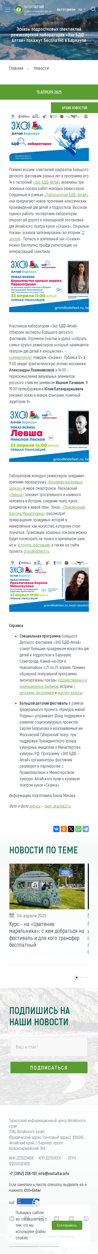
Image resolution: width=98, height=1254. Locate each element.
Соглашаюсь (67, 1225)
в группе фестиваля (34, 544)
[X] (71, 829)
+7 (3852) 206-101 (23, 1173)
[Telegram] (86, 829)
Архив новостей (74, 107)
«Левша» (16, 494)
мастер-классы (70, 692)
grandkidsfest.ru (36, 551)
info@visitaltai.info (53, 1173)
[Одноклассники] (64, 829)
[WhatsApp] (78, 829)
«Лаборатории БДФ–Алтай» (66, 194)
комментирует (20, 357)
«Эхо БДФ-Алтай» (46, 181)
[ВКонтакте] (56, 829)
